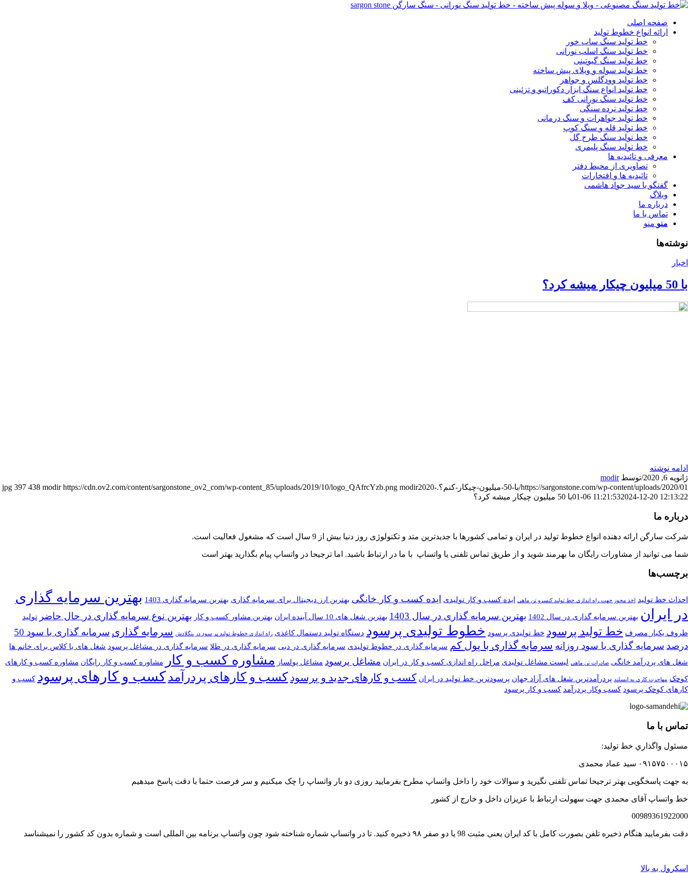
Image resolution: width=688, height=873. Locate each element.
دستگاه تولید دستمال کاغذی (319, 632)
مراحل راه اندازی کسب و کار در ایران (441, 662)
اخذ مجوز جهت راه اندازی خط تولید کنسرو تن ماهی (576, 600)
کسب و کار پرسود (532, 689)
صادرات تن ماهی (590, 663)
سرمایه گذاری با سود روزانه (609, 645)
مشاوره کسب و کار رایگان (122, 662)
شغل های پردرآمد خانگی (649, 662)
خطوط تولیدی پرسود (426, 630)
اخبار (680, 262)
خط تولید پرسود (584, 631)
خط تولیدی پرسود (516, 632)
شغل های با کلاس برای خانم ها (57, 646)
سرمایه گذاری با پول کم (501, 645)
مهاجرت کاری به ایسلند (640, 679)
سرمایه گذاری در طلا (243, 646)
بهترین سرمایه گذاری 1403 (187, 599)
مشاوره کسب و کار (220, 660)
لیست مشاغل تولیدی (535, 662)
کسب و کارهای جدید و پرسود (353, 678)
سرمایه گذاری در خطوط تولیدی (398, 646)
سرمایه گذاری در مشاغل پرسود (158, 646)
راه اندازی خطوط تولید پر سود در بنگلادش (223, 633)
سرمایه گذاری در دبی (312, 646)
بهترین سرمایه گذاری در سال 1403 (457, 616)
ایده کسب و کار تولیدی (479, 599)
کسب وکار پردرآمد (592, 689)
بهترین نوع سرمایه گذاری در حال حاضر (115, 616)
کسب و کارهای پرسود (101, 676)
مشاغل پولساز (300, 662)
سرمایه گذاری (142, 632)
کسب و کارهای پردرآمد (228, 677)
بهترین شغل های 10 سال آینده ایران (330, 616)
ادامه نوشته (669, 468)
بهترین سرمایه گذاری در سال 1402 (583, 616)
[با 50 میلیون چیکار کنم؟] (577, 309)
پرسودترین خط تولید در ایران (464, 678)
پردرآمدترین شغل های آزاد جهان (562, 678)
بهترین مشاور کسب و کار (233, 616)
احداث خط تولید (663, 599)
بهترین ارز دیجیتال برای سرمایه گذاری (290, 599)
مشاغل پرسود (353, 661)
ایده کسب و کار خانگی (396, 599)
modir (609, 477)
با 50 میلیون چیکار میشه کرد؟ (615, 284)
